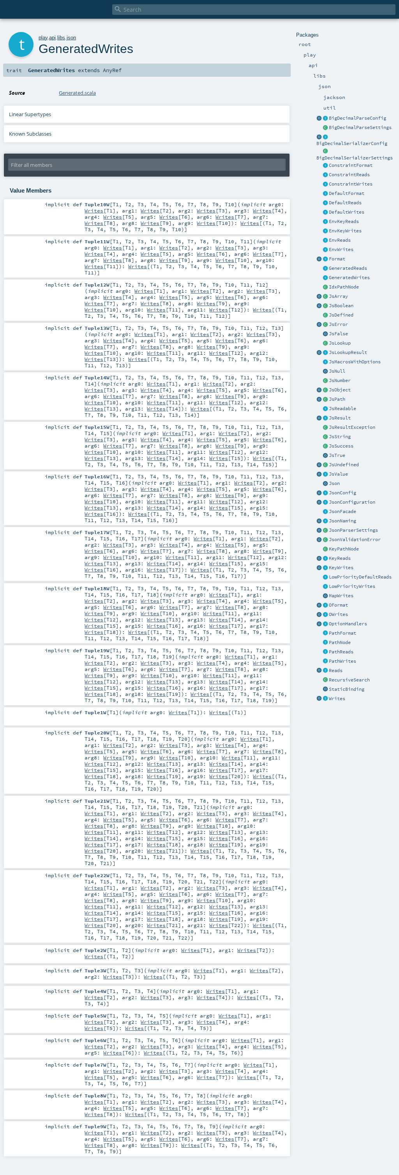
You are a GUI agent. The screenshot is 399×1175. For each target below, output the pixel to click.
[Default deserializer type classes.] (325, 203)
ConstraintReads (349, 174)
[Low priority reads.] (325, 577)
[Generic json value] (325, 474)
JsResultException (352, 427)
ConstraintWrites (351, 184)
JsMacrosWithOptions (355, 362)
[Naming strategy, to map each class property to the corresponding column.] (325, 521)
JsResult (340, 418)
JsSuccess (341, 446)
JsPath (337, 399)
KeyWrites (341, 567)
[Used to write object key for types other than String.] (325, 568)
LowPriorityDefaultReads (360, 577)
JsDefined (341, 315)
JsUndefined (344, 464)
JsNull (337, 371)
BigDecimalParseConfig (357, 118)
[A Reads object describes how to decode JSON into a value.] (325, 671)
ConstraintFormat (351, 165)
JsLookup (340, 343)
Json (334, 483)
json (71, 38)
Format (337, 259)
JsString (340, 436)
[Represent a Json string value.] (325, 437)
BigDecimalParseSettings (360, 127)
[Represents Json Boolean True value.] (325, 456)
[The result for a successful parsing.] (325, 446)
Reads (336, 670)
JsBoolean (341, 305)
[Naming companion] (319, 521)
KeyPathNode (344, 549)
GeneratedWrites (349, 277)
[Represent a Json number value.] (325, 381)
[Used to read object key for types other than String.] (325, 559)
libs (61, 38)
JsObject (340, 390)
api (52, 38)
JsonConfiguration (352, 502)
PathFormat (342, 633)
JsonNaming (342, 521)
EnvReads (340, 240)
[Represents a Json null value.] (325, 371)
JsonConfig (342, 492)
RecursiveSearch (349, 680)
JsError (338, 324)
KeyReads (340, 558)
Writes (337, 698)
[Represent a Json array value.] (325, 297)
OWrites (338, 614)
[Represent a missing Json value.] (325, 465)
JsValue (338, 474)
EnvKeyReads (344, 221)
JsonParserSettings (353, 530)
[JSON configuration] (325, 502)
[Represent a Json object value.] (325, 390)
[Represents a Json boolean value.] (325, 306)
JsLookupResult (348, 352)
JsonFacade (342, 511)
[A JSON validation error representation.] (325, 540)
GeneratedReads (348, 268)
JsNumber (340, 380)
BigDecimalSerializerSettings (354, 158)
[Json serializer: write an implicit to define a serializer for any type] (325, 699)
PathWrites (342, 661)
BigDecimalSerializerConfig (351, 143)
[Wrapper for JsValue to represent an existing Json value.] (325, 315)
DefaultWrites (346, 212)
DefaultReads (345, 202)
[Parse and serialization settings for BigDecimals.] (325, 118)
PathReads (341, 652)
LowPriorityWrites (352, 586)
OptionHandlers (348, 623)
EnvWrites (341, 249)
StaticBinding (346, 689)
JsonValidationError (355, 539)
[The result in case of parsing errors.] (325, 325)
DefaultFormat (346, 193)
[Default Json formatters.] (325, 194)
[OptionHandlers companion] (319, 624)
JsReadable (342, 408)
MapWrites (341, 595)
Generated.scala (77, 92)
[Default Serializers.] (325, 212)
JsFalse (338, 333)
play (43, 38)
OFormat (338, 605)
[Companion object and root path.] (319, 399)
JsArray (338, 296)
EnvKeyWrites (345, 231)
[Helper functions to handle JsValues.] (325, 484)
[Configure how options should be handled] (325, 624)
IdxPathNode (344, 287)
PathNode (340, 642)
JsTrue (337, 455)
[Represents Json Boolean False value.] (325, 334)
